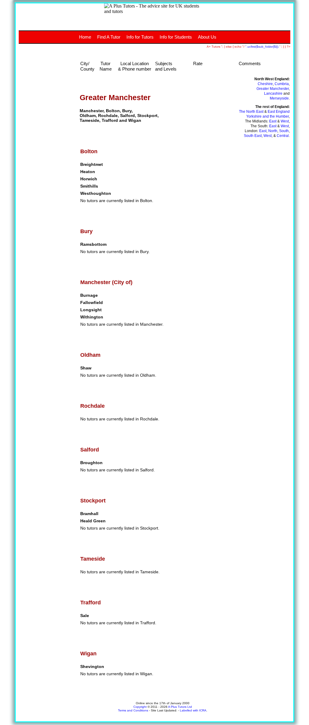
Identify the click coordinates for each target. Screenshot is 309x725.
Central (283, 136)
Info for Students (176, 37)
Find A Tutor (108, 37)
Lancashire (273, 93)
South (284, 131)
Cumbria (282, 84)
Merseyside (279, 98)
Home (85, 37)
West (285, 121)
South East (253, 136)
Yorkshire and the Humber (267, 116)
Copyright (140, 706)
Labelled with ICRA (193, 710)
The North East (251, 111)
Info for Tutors (140, 37)
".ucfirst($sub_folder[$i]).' (263, 46)
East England (279, 111)
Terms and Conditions (133, 710)
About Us (207, 37)
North (272, 131)
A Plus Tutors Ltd (180, 706)
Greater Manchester (272, 89)
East (272, 121)
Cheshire (265, 84)
